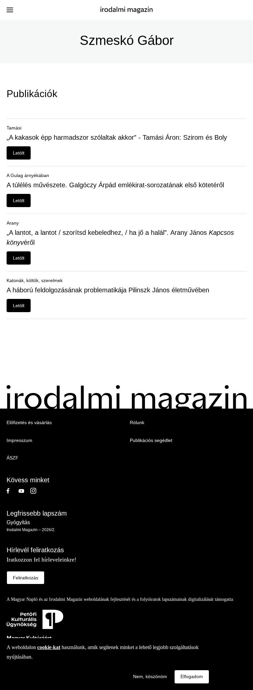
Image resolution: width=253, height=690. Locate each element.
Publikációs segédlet (151, 440)
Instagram (36, 491)
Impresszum (19, 440)
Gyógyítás (18, 522)
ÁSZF (12, 457)
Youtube (24, 491)
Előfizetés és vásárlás (29, 422)
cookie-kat (48, 647)
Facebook (12, 491)
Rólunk (137, 422)
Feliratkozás (25, 577)
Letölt (18, 153)
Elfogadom (192, 676)
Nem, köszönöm (150, 676)
